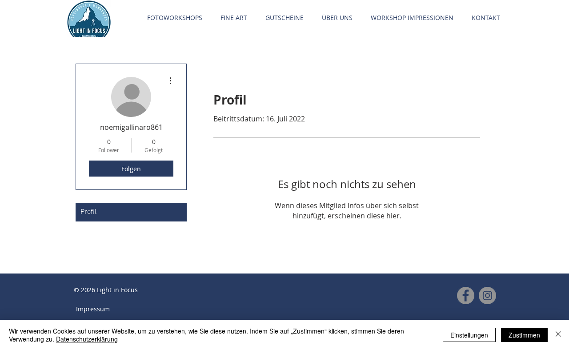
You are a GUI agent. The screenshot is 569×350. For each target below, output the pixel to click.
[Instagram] (487, 295)
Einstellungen (469, 334)
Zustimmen (524, 334)
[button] (174, 17)
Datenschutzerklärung (87, 338)
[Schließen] (558, 335)
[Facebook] (465, 295)
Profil (88, 212)
